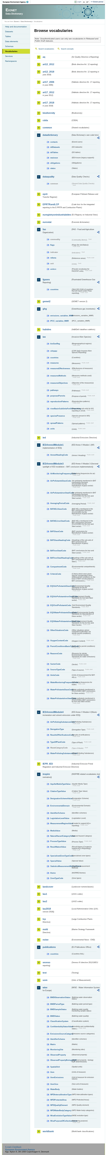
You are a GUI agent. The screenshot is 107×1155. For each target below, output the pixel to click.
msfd (45, 929)
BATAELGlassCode (58, 509)
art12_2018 (48, 72)
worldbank (48, 1131)
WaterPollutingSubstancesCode (60, 753)
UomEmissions (57, 1077)
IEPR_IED (48, 764)
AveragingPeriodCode (59, 503)
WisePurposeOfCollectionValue (60, 1121)
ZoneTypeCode (56, 878)
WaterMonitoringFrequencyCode (60, 682)
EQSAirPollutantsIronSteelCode (60, 596)
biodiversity (49, 113)
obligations (55, 163)
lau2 (45, 901)
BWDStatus (55, 1016)
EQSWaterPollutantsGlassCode (60, 613)
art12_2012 (48, 64)
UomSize (54, 1084)
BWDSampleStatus (58, 1009)
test (45, 973)
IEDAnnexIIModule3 (53, 464)
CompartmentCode (58, 567)
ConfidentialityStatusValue (60, 1027)
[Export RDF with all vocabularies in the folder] (98, 138)
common (47, 127)
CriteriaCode (55, 574)
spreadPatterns (56, 423)
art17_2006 (48, 82)
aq (44, 57)
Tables (8, 36)
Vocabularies (11, 51)
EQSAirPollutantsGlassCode (60, 586)
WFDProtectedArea (58, 1100)
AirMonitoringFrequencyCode (60, 474)
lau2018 (47, 909)
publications (49, 947)
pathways (54, 390)
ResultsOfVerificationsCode (60, 735)
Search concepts (67, 49)
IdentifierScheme (57, 813)
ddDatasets (55, 147)
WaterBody (55, 1089)
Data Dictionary (26, 21)
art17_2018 (48, 102)
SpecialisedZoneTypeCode (60, 856)
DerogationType (57, 729)
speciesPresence (57, 416)
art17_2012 (48, 92)
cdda (45, 120)
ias (44, 337)
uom (45, 980)
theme (53, 873)
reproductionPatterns (59, 401)
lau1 (45, 894)
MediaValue (55, 831)
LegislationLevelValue (59, 818)
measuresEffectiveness (60, 368)
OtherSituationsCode (59, 630)
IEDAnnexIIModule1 (53, 445)
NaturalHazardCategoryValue (60, 836)
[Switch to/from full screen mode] (88, 2)
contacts (54, 142)
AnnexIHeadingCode (59, 455)
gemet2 (46, 301)
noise (45, 940)
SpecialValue (55, 861)
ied (44, 437)
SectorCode (55, 664)
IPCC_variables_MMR (59, 321)
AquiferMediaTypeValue (60, 784)
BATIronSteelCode (58, 551)
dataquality (48, 176)
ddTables (54, 152)
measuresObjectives (59, 383)
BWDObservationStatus (60, 997)
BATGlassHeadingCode (60, 540)
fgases (46, 279)
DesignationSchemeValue (60, 798)
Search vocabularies (46, 49)
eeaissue (54, 158)
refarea (53, 258)
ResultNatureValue (58, 847)
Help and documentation (16, 27)
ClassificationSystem (59, 1021)
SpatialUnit (55, 1067)
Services (9, 56)
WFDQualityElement (59, 1105)
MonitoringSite (56, 1050)
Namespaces (11, 61)
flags (52, 245)
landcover (48, 887)
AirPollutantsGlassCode (60, 481)
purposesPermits (57, 396)
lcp (44, 919)
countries (54, 289)
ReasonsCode (56, 653)
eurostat (47, 222)
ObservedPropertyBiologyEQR (60, 1060)
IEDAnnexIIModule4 (53, 712)
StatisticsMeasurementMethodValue (60, 866)
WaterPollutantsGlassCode (60, 690)
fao (44, 229)
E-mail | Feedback (13, 1147)
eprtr (45, 194)
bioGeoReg (55, 344)
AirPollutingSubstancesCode (60, 722)
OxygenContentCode (59, 641)
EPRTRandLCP (51, 204)
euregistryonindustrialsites (57, 215)
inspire (46, 774)
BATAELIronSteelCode (60, 521)
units (52, 429)
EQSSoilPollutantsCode (60, 605)
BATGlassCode (56, 531)
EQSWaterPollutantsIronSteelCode (60, 621)
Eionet (16, 21)
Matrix (53, 1044)
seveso (46, 962)
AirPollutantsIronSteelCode (60, 493)
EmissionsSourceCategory (60, 1034)
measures (54, 363)
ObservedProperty (58, 1055)
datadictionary (50, 135)
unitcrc (53, 269)
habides (47, 329)
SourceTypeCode (57, 670)
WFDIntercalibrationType (60, 1095)
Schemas (9, 46)
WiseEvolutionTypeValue (60, 1116)
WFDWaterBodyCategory (60, 1110)
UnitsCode (54, 675)
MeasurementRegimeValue (60, 823)
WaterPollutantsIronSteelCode (60, 698)
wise (45, 987)
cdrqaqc (53, 351)
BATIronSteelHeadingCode (60, 558)
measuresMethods (58, 376)
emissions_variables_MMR (60, 316)
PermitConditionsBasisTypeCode (60, 646)
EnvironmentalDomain (60, 806)
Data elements (11, 41)
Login (79, 2)
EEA (16, 2)
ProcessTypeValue (58, 841)
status (52, 168)
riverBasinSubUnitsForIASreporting (60, 409)
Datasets (9, 31)
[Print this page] (84, 2)
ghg (45, 309)
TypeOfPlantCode (57, 742)
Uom (52, 1072)
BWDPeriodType (57, 1004)
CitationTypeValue (58, 791)
